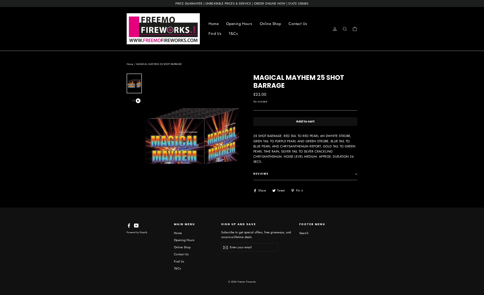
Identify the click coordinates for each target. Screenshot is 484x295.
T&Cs (233, 33)
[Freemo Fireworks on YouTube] (136, 225)
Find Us (215, 33)
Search (304, 233)
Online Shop (270, 23)
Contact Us (298, 23)
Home (214, 23)
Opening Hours (239, 23)
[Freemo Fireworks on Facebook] (129, 225)
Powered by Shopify (137, 232)
